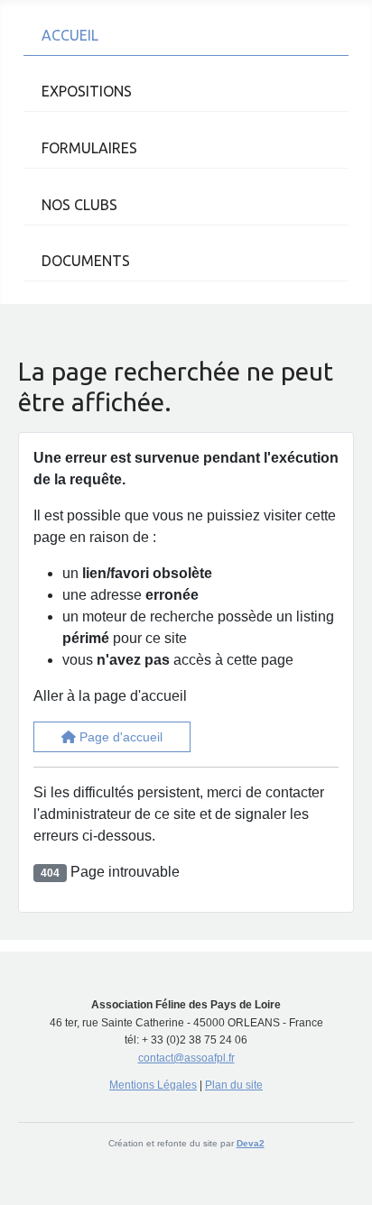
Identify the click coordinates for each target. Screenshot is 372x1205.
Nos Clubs (79, 205)
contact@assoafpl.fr (186, 1058)
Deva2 (251, 1143)
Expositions (87, 91)
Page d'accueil (119, 737)
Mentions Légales (153, 1085)
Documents (86, 261)
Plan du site (234, 1085)
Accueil (70, 35)
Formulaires (89, 148)
